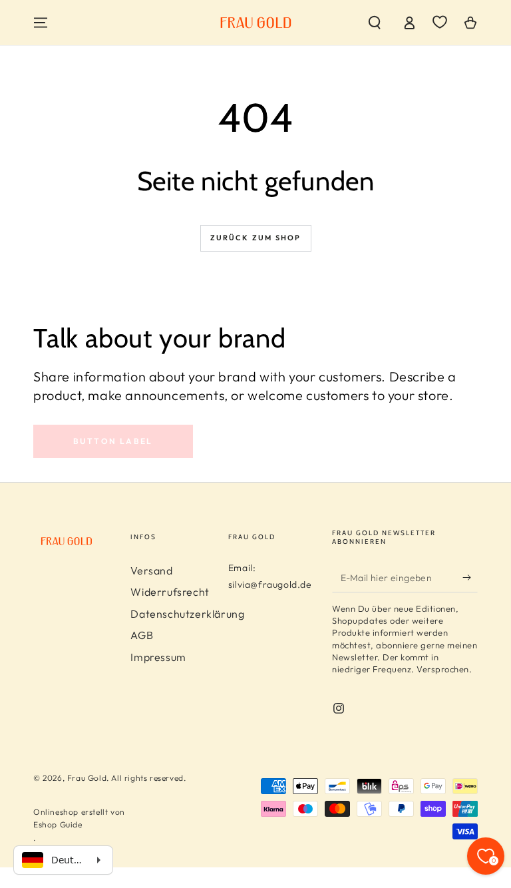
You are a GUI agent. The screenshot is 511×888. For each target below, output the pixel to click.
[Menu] (40, 22)
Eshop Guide (58, 824)
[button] (374, 22)
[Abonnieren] (470, 577)
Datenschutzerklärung (187, 613)
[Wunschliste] (439, 22)
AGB (141, 635)
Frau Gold (86, 778)
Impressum (158, 657)
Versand (151, 570)
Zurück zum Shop (255, 237)
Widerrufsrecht (169, 591)
